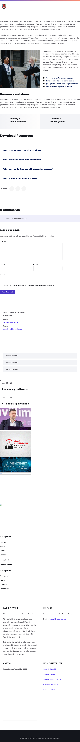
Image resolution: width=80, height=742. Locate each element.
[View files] (2, 380)
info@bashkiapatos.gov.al (57, 619)
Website (2, 275)
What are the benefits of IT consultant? (22, 160)
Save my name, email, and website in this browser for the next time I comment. (28, 285)
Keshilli (2, 546)
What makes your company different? (21, 178)
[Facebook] (38, 734)
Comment (4, 241)
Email (35, 265)
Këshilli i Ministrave (49, 674)
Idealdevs (56, 738)
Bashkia (3, 542)
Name (2, 265)
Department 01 (12, 349)
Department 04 (12, 369)
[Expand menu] (76, 6)
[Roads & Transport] (11, 188)
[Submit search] (49, 559)
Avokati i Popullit (49, 689)
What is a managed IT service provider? (22, 150)
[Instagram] (41, 734)
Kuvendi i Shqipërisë (50, 669)
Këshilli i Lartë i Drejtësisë (52, 679)
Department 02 (12, 356)
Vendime (3, 555)
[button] (40, 150)
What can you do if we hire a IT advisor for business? (28, 169)
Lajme (2, 551)
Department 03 (12, 362)
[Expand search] (70, 6)
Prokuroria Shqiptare (50, 684)
